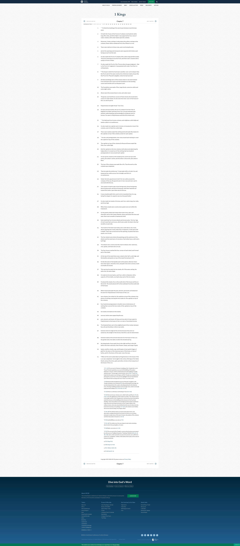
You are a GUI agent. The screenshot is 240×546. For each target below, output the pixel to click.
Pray (122, 510)
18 (122, 24)
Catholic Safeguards (86, 527)
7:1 (105, 368)
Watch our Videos (129, 486)
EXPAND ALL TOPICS (86, 529)
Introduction (88, 24)
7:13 (106, 391)
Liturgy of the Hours (106, 516)
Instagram (154, 535)
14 (114, 24)
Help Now (151, 1)
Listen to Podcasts (119, 486)
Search (157, 1)
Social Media (144, 512)
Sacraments (104, 514)
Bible (83, 518)
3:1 (121, 383)
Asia (83, 512)
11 (108, 24)
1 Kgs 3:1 (109, 444)
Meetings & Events (125, 508)
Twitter (142, 535)
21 (128, 24)
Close (236, 544)
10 (106, 24)
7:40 (107, 434)
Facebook (145, 535)
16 (118, 24)
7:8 (105, 381)
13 (112, 24)
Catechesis (84, 523)
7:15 (106, 395)
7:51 (106, 431)
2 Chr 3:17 (106, 396)
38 (104, 434)
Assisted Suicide (85, 516)
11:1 (124, 388)
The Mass (103, 518)
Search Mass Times (105, 508)
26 (130, 391)
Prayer (103, 510)
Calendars (143, 508)
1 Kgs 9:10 (109, 441)
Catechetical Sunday (86, 525)
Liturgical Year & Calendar (107, 512)
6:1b (133, 433)
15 (116, 24)
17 (120, 24)
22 (130, 24)
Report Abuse (142, 1)
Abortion (84, 504)
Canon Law (84, 521)
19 (124, 24)
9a (135, 433)
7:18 (106, 411)
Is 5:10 (118, 428)
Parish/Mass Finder (145, 504)
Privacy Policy (127, 459)
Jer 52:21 (123, 406)
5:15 (128, 391)
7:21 (106, 420)
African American (86, 508)
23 (115, 448)
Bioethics (84, 519)
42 (123, 416)
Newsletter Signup (145, 510)
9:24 (121, 388)
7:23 (106, 423)
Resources (143, 506)
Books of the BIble (105, 506)
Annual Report (85, 510)
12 (110, 24)
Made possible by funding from (144, 539)
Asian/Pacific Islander (87, 514)
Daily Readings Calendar (129, 1)
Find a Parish (134, 1)
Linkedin (151, 535)
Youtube (148, 535)
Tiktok (157, 535)
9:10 (136, 373)
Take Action (124, 504)
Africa (83, 506)
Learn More (133, 495)
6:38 (129, 373)
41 (121, 416)
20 (126, 24)
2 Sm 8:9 (110, 451)
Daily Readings (124, 1)
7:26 (106, 428)
